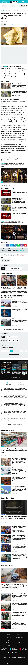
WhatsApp (19, 250)
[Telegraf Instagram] (15, 652)
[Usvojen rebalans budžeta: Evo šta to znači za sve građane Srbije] (6, 481)
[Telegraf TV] (19, 652)
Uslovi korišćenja (20, 255)
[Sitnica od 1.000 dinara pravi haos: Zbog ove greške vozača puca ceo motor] (6, 616)
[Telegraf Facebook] (8, 652)
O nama (4, 657)
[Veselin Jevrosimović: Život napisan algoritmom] (6, 313)
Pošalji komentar (14, 268)
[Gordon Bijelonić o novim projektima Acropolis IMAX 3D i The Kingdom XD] (6, 367)
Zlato (2, 260)
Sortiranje (4, 340)
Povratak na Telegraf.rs (5, 2)
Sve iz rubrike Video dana (14, 377)
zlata (5, 66)
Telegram (3, 252)
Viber (24, 250)
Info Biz (2, 10)
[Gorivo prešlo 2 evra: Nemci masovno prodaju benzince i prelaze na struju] (6, 607)
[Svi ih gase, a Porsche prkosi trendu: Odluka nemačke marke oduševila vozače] (6, 625)
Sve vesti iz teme (14, 329)
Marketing (9, 657)
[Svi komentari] (9, 340)
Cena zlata (7, 260)
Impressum (14, 657)
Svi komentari (14, 355)
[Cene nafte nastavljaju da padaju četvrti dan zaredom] (6, 193)
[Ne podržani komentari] (17, 340)
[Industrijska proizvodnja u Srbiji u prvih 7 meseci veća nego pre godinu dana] (14, 439)
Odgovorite (5, 351)
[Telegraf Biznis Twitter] (12, 652)
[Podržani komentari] (13, 340)
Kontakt (18, 659)
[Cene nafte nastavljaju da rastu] (6, 216)
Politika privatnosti (12, 659)
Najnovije (7, 430)
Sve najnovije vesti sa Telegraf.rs (14, 424)
